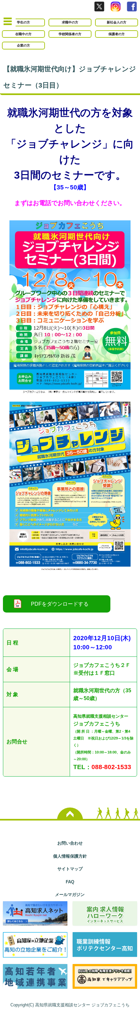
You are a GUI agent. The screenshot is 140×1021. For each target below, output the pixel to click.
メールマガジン (70, 894)
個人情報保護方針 (70, 856)
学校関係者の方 (70, 34)
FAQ (70, 881)
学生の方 (23, 22)
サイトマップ (70, 868)
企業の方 (23, 45)
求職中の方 (70, 22)
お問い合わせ (70, 843)
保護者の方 (116, 34)
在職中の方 (23, 34)
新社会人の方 (116, 22)
